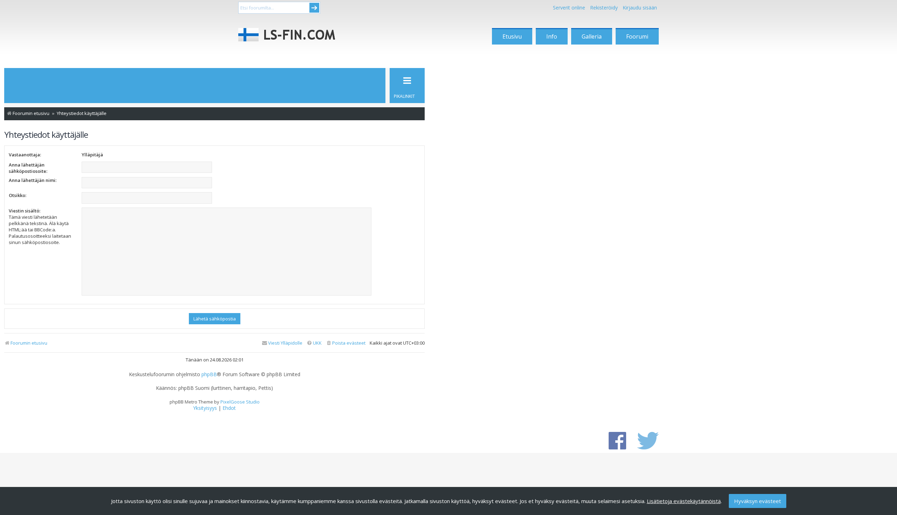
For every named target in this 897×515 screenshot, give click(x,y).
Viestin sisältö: (24, 211)
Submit (314, 7)
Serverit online (569, 7)
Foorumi (637, 36)
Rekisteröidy (604, 7)
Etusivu (512, 36)
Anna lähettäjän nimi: (32, 180)
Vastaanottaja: (25, 154)
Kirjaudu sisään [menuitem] (640, 7)
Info (551, 36)
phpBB (209, 374)
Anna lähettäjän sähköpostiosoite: (28, 168)
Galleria (592, 36)
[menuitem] (345, 343)
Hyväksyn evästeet (757, 500)
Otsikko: (17, 195)
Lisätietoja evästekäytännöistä (684, 500)
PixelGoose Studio (240, 402)
